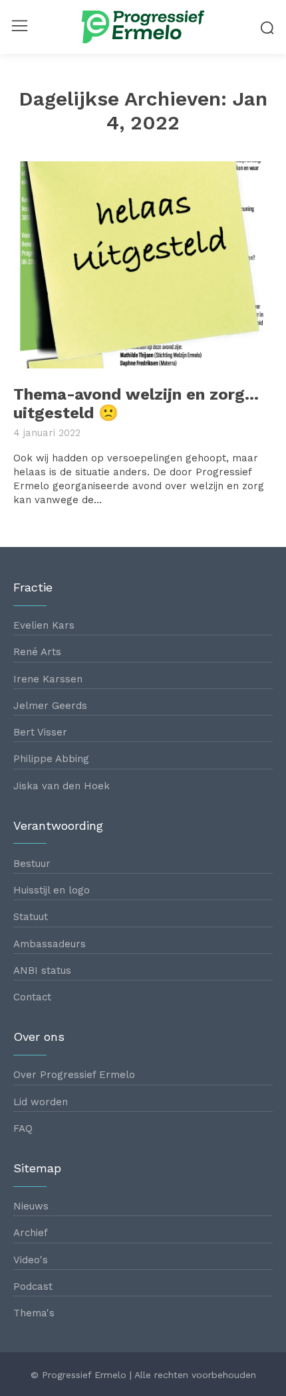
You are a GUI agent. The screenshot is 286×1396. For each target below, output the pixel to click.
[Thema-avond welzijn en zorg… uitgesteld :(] (143, 264)
